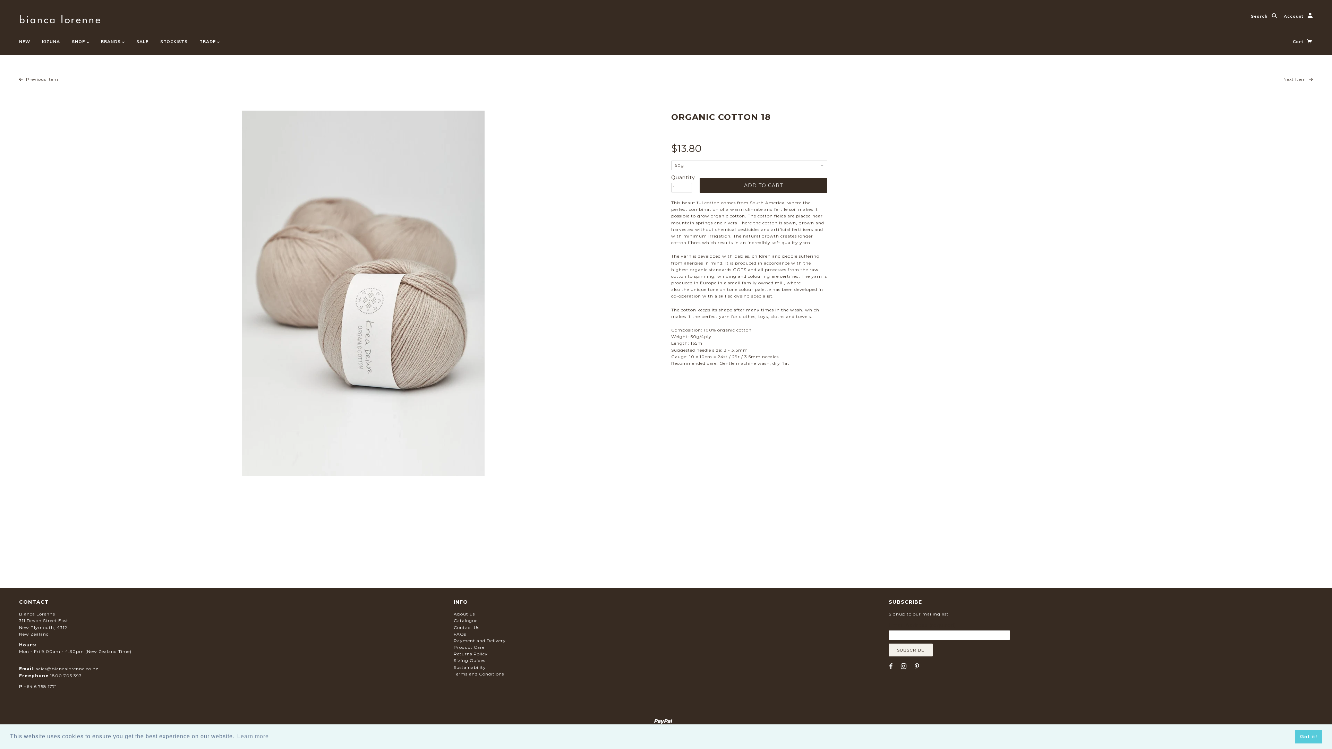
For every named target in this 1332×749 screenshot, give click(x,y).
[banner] (60, 18)
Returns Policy (471, 653)
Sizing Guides (469, 660)
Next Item (1295, 79)
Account (1294, 16)
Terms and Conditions (479, 674)
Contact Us (466, 627)
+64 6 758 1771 (40, 686)
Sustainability (470, 667)
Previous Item (41, 79)
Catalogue (466, 620)
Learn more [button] (253, 736)
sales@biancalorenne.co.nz (67, 668)
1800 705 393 (66, 675)
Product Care (469, 647)
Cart (1299, 41)
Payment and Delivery (480, 640)
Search (1260, 16)
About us (464, 614)
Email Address (922, 625)
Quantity (681, 177)
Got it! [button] (1308, 736)
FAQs (460, 634)
